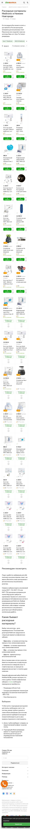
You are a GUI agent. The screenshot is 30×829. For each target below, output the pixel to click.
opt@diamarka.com (7, 787)
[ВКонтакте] (3, 793)
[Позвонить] (27, 2)
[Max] (7, 793)
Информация (6, 774)
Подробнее (6, 820)
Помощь (4, 777)
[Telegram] (10, 793)
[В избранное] (13, 75)
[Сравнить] (13, 77)
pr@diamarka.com (7, 789)
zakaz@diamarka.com (8, 785)
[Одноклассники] (14, 793)
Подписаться (15, 763)
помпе (11, 682)
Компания (5, 770)
